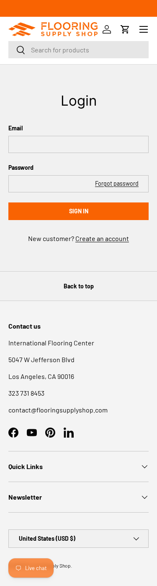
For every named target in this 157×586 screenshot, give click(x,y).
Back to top (79, 286)
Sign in (78, 211)
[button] (125, 29)
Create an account (102, 238)
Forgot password (117, 183)
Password (20, 167)
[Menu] (143, 29)
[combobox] (78, 49)
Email (15, 128)
